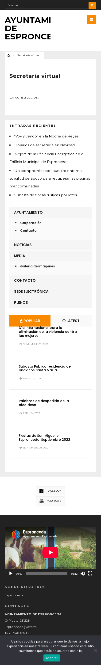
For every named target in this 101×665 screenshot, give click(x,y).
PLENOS (21, 302)
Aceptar (52, 658)
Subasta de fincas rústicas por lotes (45, 195)
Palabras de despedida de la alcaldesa (44, 403)
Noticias (23, 244)
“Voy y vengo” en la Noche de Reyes (46, 136)
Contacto (28, 230)
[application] (50, 552)
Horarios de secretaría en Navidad (44, 145)
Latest (73, 320)
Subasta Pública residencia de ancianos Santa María (45, 368)
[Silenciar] (82, 573)
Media (19, 255)
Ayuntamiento (28, 212)
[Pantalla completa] (90, 573)
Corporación (31, 223)
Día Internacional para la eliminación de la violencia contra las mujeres (48, 331)
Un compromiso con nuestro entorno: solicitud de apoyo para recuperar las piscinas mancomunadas (49, 178)
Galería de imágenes (37, 266)
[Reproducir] (10, 573)
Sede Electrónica (31, 291)
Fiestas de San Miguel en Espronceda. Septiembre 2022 (44, 437)
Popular (31, 320)
